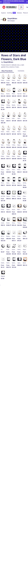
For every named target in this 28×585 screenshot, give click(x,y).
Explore (3, 13)
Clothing (11, 13)
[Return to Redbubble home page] (9, 7)
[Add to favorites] (22, 55)
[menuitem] (3, 13)
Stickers (19, 13)
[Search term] (21, 7)
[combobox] (20, 7)
